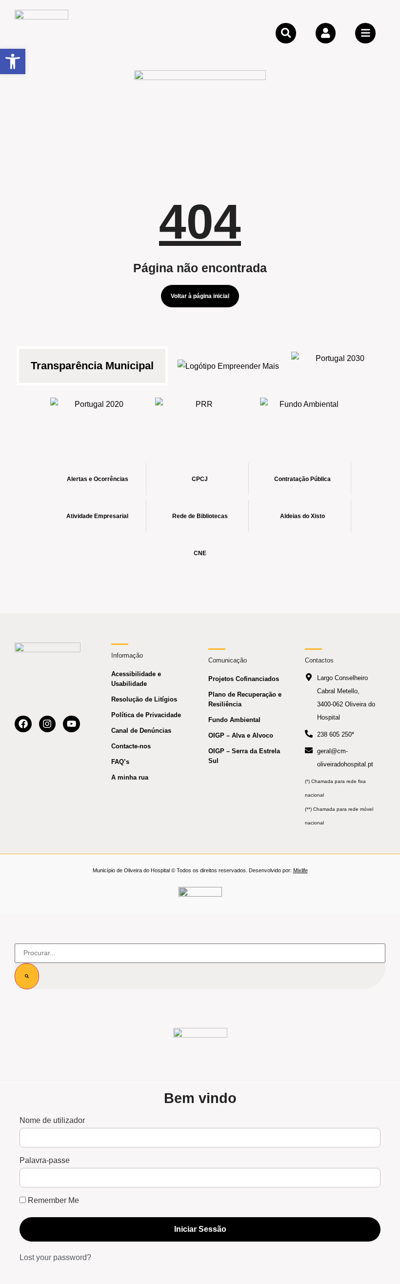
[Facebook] (23, 724)
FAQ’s (120, 761)
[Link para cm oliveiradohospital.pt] (41, 33)
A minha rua (129, 777)
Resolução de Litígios (144, 699)
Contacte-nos (131, 746)
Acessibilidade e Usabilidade (136, 678)
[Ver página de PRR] (200, 412)
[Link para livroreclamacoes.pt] (200, 896)
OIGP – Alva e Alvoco (240, 735)
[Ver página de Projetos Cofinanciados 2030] (336, 366)
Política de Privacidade (146, 715)
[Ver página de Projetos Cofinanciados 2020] (95, 412)
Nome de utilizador (52, 1120)
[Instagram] (47, 724)
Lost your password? (55, 1257)
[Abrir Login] (326, 33)
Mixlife (300, 870)
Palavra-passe (45, 1160)
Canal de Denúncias (141, 730)
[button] (12, 61)
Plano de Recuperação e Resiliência (244, 699)
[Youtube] (71, 724)
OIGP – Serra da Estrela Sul (244, 755)
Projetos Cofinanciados (243, 678)
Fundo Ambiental (234, 719)
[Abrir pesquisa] (286, 33)
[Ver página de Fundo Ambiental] (305, 412)
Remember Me (52, 1200)
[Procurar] (27, 976)
